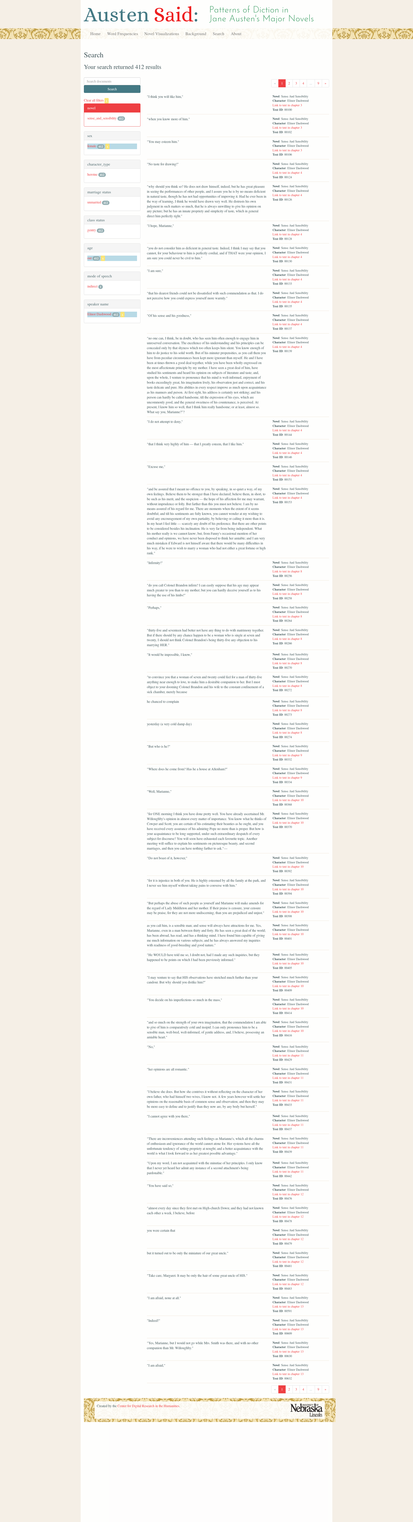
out (89, 258)
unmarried (94, 202)
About (236, 33)
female (91, 146)
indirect (92, 286)
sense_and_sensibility (102, 118)
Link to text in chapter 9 (287, 755)
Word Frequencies (122, 33)
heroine (92, 174)
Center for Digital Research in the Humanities (148, 1405)
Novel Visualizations (161, 33)
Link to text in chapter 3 (287, 105)
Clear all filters (95, 100)
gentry (91, 230)
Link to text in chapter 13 (288, 1306)
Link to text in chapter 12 (288, 1194)
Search (218, 33)
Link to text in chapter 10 (288, 800)
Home (95, 33)
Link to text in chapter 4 (287, 172)
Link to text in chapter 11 (288, 1055)
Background (195, 33)
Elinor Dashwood (99, 314)
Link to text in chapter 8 (287, 571)
